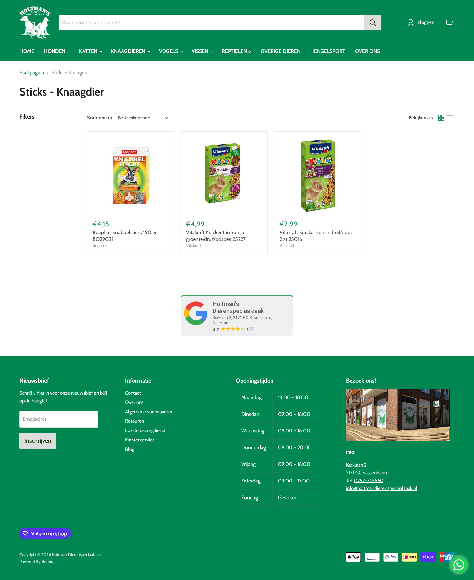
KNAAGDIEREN (129, 51)
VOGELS (169, 51)
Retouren (134, 421)
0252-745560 (368, 480)
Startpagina (31, 73)
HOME (26, 51)
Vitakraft (193, 245)
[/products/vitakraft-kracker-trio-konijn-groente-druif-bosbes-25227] (224, 175)
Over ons (134, 402)
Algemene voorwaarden (149, 412)
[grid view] (441, 117)
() (251, 329)
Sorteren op (99, 117)
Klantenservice (140, 440)
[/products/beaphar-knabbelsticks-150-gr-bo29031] (131, 175)
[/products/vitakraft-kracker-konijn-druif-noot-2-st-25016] (318, 175)
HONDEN (55, 51)
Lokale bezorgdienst (145, 430)
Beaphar (100, 245)
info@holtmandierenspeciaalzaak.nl (381, 488)
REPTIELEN (235, 51)
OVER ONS (367, 51)
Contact (133, 393)
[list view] (450, 117)
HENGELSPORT (327, 51)
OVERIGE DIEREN (281, 51)
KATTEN (89, 51)
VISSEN (201, 51)
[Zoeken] (372, 22)
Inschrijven (38, 440)
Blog (129, 449)
